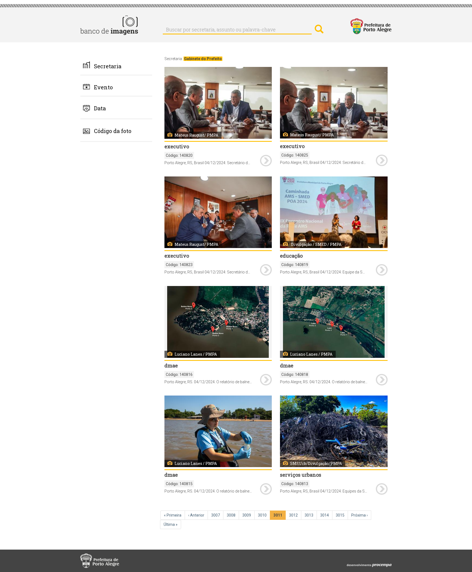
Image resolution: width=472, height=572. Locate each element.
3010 (264, 515)
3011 (279, 516)
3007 (217, 515)
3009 (248, 515)
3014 (326, 515)
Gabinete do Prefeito (203, 59)
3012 (295, 515)
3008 (233, 515)
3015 (342, 515)
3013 (311, 515)
